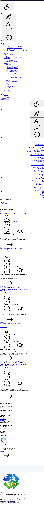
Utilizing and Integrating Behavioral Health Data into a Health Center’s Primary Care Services (13, 248)
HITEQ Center (15, 221)
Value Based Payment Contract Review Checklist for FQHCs (13, 213)
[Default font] (9, 37)
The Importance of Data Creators (4, 412)
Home (3, 201)
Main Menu (3, 2)
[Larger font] (9, 17)
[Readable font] (9, 30)
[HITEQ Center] (5, 99)
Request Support (3, 433)
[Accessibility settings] (7, 6)
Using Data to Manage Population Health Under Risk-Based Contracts (10, 286)
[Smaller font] (9, 24)
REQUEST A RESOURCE (4, 501)
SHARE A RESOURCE (11, 501)
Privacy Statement (12, 502)
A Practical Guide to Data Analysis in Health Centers (7, 405)
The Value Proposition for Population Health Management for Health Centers (10, 323)
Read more (1, 247)
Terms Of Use (17, 502)
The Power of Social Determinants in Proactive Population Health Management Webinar (12, 361)
